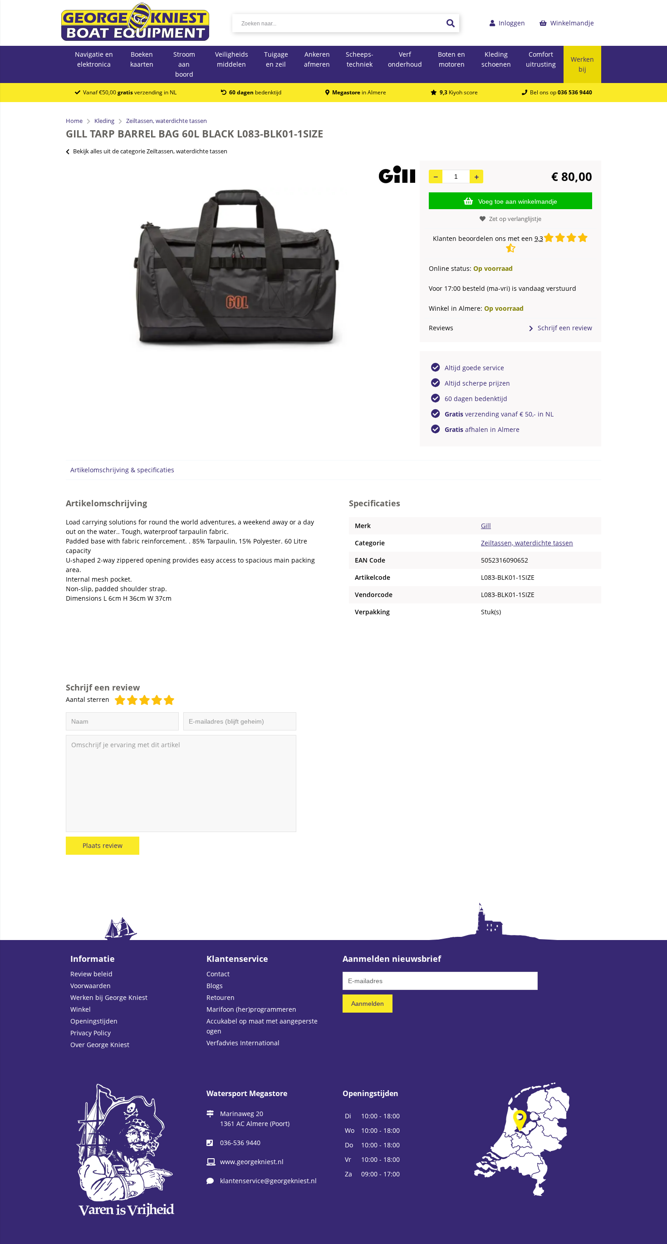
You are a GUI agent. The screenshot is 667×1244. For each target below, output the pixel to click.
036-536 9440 (240, 1142)
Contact (218, 974)
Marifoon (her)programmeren (251, 1009)
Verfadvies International (243, 1042)
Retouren (220, 997)
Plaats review (103, 845)
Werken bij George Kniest (108, 997)
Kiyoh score (459, 92)
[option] (238, 269)
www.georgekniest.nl (252, 1161)
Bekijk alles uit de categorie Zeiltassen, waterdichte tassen (150, 151)
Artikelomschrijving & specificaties (122, 469)
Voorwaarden (90, 985)
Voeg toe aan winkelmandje (517, 201)
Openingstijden (94, 1021)
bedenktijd (255, 92)
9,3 (539, 238)
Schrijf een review (565, 327)
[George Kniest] (135, 23)
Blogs (214, 985)
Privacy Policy (90, 1033)
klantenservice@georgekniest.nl (268, 1180)
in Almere (359, 92)
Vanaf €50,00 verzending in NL (128, 92)
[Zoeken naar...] (450, 23)
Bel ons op (559, 92)
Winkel (80, 1009)
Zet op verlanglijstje (515, 219)
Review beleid (91, 974)
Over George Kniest (99, 1044)
